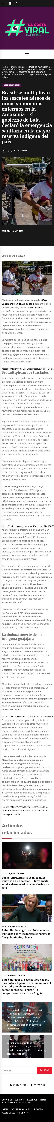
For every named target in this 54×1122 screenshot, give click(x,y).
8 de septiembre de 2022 (16, 926)
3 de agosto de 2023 (15, 975)
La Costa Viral (20, 150)
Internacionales (11, 85)
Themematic (24, 1102)
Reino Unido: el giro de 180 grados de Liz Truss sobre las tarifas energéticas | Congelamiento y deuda (27, 934)
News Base (8, 1102)
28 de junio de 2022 (14, 873)
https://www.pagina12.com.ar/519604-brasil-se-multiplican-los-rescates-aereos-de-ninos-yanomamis (26, 810)
